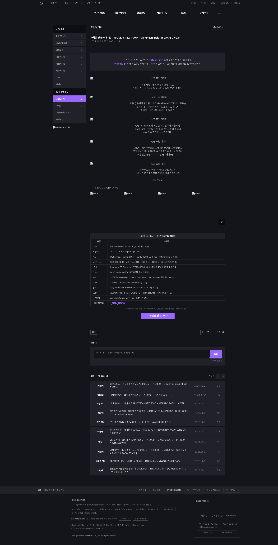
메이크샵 (236, 3)
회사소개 (142, 490)
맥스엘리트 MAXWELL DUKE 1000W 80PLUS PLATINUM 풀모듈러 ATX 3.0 (143, 277)
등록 (216, 354)
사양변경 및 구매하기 (158, 315)
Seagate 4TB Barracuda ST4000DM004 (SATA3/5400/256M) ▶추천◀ (143, 267)
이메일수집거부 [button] (207, 532)
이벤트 (183, 12)
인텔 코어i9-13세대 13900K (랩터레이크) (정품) (129, 246)
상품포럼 (141, 12)
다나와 (193, 3)
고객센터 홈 (203, 516)
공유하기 (219, 27)
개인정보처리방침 (174, 490)
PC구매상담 (99, 12)
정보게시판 (60, 70)
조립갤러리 (60, 99)
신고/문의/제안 (217, 516)
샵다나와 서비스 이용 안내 (53, 490)
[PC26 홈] (41, 3)
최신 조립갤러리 (99, 376)
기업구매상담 (120, 12)
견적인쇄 (220, 332)
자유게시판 (162, 12)
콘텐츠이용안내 (140, 519)
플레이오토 (225, 3)
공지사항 (59, 119)
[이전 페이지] (218, 376)
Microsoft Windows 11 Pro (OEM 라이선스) (129, 298)
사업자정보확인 (168, 509)
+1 (222, 222)
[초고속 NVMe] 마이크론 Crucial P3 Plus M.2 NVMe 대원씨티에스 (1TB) (141, 293)
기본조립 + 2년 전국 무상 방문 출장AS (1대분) (128, 282)
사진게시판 (60, 64)
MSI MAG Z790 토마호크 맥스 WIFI (125, 251)
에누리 (203, 3)
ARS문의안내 (227, 532)
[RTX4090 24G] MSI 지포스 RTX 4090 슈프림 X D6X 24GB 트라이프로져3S (143, 262)
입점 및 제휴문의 (213, 490)
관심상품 (205, 332)
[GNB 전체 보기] (219, 13)
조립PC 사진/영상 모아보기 (107, 188)
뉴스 (58, 77)
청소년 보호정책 (193, 490)
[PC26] (71, 13)
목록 (94, 332)
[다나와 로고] (49, 518)
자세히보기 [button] (125, 519)
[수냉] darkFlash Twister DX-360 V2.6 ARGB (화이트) (134, 287)
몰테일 (213, 3)
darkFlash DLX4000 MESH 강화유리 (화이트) (129, 272)
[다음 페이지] (223, 376)
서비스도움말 (231, 515)
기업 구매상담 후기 (63, 112)
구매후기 (204, 12)
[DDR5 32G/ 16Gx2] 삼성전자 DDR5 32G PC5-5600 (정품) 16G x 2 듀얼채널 (144, 257)
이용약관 (156, 490)
